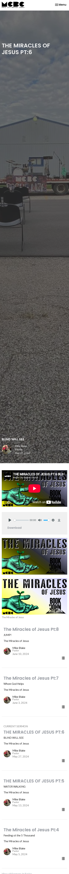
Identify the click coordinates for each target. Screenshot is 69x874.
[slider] (21, 520)
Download (14, 528)
